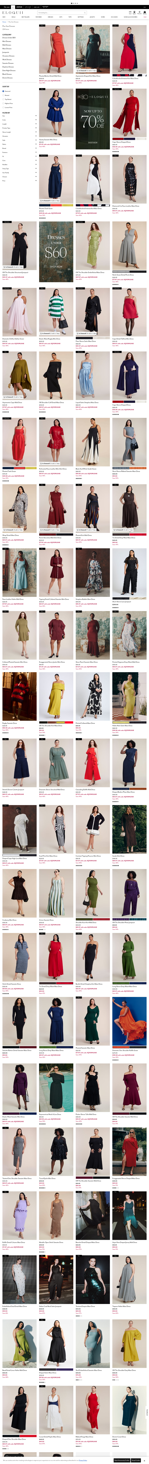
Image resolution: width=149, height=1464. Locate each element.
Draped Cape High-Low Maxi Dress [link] (14, 858)
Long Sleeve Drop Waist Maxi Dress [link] (124, 986)
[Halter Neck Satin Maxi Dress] (129, 696)
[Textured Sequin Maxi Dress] (93, 1279)
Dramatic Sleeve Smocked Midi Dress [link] (52, 790)
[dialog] (144, 7)
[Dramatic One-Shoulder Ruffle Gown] (129, 1021)
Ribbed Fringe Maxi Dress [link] (84, 1437)
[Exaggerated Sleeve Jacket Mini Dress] (56, 635)
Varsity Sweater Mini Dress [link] (48, 140)
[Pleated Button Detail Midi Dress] (56, 49)
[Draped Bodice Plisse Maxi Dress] (129, 763)
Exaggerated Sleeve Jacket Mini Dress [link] (52, 662)
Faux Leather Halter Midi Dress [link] (13, 599)
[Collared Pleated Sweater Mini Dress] (19, 635)
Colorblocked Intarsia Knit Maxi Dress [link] (125, 78)
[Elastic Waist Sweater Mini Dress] (19, 1087)
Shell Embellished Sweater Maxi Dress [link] (89, 1370)
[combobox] (62, 13)
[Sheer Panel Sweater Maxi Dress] (93, 635)
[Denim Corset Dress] (129, 1410)
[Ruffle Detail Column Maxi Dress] (19, 1215)
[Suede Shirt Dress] (129, 829)
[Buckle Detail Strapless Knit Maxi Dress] (93, 957)
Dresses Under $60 (9, 38)
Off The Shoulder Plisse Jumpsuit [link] (123, 922)
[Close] (144, 1460)
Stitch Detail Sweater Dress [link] (11, 984)
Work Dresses (7, 59)
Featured (7, 91)
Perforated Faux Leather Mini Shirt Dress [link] (53, 469)
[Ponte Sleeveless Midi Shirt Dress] (56, 508)
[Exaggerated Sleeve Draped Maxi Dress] (129, 1151)
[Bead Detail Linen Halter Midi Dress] (19, 1343)
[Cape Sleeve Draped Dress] (129, 113)
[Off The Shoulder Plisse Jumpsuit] (129, 893)
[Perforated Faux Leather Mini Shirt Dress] (56, 442)
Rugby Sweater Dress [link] (9, 723)
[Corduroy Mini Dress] (19, 893)
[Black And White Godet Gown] (93, 442)
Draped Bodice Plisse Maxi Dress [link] (123, 792)
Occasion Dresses (8, 56)
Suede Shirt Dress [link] (118, 856)
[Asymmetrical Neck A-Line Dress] (56, 1087)
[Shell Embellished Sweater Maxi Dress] (93, 1343)
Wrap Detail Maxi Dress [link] (10, 535)
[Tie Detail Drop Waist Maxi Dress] (129, 508)
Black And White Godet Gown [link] (86, 469)
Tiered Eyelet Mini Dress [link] (47, 1178)
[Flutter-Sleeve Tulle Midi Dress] (93, 1087)
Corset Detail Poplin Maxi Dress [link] (50, 1437)
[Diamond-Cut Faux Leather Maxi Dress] (129, 179)
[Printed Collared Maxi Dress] (93, 696)
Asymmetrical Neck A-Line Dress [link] (50, 1114)
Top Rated (8, 99)
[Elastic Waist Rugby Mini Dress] (56, 312)
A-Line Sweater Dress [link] (46, 920)
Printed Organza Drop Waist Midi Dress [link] (125, 662)
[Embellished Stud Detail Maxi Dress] (19, 1279)
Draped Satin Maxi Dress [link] (47, 1373)
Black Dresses (7, 74)
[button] (134, 13)
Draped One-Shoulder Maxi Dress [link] (14, 1439)
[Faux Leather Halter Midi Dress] (19, 572)
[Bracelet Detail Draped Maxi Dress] (93, 1215)
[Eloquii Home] (12, 13)
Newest (7, 95)
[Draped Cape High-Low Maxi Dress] (19, 829)
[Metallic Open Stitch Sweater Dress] (56, 1215)
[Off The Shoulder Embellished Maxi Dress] (93, 245)
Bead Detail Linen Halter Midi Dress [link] (14, 1370)
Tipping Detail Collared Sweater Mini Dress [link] (54, 599)
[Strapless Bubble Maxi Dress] (93, 572)
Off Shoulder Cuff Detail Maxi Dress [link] (51, 402)
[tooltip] (6, 7)
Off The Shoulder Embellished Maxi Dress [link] (90, 272)
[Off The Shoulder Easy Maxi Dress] (129, 1343)
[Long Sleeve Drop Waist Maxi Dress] (129, 957)
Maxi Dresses (6, 49)
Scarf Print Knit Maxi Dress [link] (48, 856)
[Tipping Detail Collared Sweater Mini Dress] (56, 572)
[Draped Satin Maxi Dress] (56, 1343)
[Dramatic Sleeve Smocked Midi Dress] (56, 763)
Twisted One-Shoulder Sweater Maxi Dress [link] (17, 1178)
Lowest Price (8, 107)
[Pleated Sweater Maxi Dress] (93, 1021)
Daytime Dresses (8, 67)
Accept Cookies (136, 1460)
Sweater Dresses (7, 63)
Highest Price (9, 103)
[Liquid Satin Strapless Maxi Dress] (93, 375)
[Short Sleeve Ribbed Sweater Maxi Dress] (129, 442)
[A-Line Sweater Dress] (56, 893)
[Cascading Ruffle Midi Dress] (93, 763)
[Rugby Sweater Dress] (19, 696)
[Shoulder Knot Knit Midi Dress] (93, 893)
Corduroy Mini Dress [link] (9, 920)
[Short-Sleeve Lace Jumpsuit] (129, 572)
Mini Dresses (6, 41)
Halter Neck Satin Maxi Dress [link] (122, 726)
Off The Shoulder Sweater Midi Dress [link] (125, 1117)
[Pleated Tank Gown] (56, 179)
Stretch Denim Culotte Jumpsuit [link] (13, 790)
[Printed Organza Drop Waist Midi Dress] (129, 635)
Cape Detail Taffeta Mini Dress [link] (122, 339)
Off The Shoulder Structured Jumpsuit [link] (15, 272)
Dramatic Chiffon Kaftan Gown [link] (13, 339)
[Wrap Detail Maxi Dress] (19, 508)
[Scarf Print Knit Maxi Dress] (56, 829)
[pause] (71, 3)
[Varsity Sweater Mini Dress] (56, 113)
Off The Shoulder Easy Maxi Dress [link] (124, 1370)
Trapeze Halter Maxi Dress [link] (121, 1306)
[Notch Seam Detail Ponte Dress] (129, 245)
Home (4, 22)
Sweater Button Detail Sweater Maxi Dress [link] (16, 1050)
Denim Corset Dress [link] (119, 1437)
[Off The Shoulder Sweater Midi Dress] (129, 1087)
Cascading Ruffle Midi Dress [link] (85, 790)
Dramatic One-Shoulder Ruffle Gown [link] (125, 1050)
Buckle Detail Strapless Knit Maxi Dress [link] (89, 984)
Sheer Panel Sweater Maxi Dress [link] (87, 662)
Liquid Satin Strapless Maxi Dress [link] (87, 402)
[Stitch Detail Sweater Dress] (19, 957)
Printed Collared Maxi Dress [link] (85, 723)
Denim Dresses (7, 78)
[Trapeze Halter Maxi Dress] (129, 1279)
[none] (56, 49)
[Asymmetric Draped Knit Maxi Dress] (93, 49)
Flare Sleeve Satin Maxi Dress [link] (86, 341)
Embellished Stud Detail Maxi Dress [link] (14, 1306)
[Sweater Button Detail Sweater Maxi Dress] (19, 1021)
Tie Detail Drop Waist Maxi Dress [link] (123, 538)
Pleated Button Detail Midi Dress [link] (50, 76)
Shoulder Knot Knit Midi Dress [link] (86, 922)
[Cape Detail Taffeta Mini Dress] (129, 312)
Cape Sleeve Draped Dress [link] (121, 142)
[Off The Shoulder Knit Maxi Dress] (56, 696)
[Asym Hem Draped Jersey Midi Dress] (129, 1215)
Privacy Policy (83, 1460)
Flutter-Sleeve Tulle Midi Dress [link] (86, 1114)
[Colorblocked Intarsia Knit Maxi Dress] (129, 49)
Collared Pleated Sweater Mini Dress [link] (14, 662)
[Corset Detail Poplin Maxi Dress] (56, 1410)
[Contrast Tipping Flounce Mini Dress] (93, 829)
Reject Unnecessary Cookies (122, 1460)
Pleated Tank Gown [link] (46, 208)
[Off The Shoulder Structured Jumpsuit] (19, 245)
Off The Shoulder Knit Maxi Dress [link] (50, 726)
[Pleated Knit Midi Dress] (93, 508)
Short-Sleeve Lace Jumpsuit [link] (121, 602)
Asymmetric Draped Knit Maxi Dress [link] (88, 76)
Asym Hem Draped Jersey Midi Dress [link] (124, 1242)
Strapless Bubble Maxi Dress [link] (85, 599)
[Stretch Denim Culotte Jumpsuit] (19, 763)
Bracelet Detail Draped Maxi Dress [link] (87, 1242)
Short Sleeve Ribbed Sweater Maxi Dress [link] (126, 471)
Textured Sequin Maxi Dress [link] (85, 1306)
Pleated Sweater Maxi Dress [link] (85, 1048)
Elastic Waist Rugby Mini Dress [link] (49, 339)
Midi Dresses (6, 45)
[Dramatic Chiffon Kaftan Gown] (19, 312)
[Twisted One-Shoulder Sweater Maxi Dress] (19, 1151)
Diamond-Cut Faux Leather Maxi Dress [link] (125, 206)
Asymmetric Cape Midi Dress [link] (12, 402)
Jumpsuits (5, 52)
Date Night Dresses (9, 70)
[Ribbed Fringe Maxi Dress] (93, 1410)
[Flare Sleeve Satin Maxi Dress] (93, 312)
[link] (25, 17)
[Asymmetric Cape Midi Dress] (19, 375)
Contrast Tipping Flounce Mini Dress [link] (88, 856)
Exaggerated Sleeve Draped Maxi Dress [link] (126, 1178)
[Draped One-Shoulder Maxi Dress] (19, 1410)
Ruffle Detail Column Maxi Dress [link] (13, 1242)
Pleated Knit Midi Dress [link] (84, 535)
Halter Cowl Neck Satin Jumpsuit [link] (50, 1306)
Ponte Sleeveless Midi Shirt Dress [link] (50, 538)
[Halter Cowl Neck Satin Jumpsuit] (56, 1279)
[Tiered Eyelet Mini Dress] (56, 1151)
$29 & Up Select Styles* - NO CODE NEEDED (74, 1)
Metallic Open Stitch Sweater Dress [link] (51, 1242)
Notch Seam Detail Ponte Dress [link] (123, 275)
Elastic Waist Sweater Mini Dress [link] (13, 1117)
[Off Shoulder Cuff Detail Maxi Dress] (56, 375)
